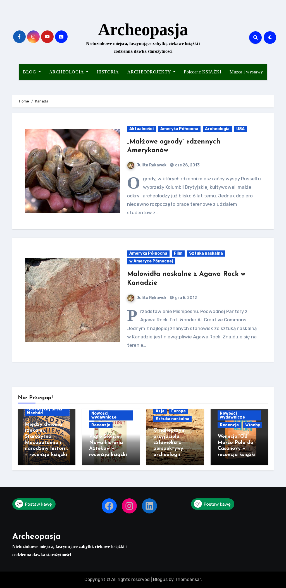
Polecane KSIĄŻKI (202, 72)
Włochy (253, 425)
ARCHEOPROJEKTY (149, 72)
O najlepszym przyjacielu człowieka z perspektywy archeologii (169, 442)
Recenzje (100, 425)
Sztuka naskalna (206, 253)
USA (240, 128)
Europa (178, 411)
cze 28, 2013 (187, 165)
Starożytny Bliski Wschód (44, 411)
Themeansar (188, 579)
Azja (160, 411)
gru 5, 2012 (185, 297)
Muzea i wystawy (246, 72)
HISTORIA (108, 72)
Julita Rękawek (151, 165)
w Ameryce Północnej (151, 261)
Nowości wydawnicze (103, 415)
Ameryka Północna (179, 128)
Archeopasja (143, 29)
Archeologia (217, 128)
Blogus (160, 579)
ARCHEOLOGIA (67, 72)
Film (178, 253)
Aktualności (141, 128)
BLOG (30, 72)
